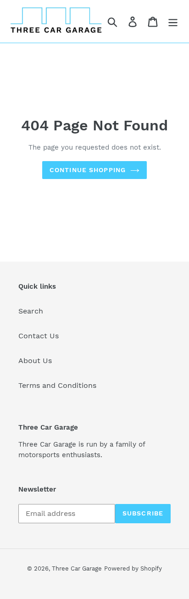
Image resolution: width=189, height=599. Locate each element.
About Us (35, 360)
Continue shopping (88, 170)
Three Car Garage (77, 568)
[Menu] (173, 21)
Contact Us (38, 335)
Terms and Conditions (57, 385)
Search (30, 311)
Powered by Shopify (133, 568)
